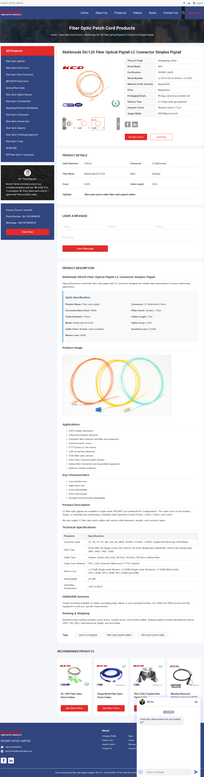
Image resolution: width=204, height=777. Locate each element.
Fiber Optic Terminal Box (18, 101)
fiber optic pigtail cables (119, 635)
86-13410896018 (31, 216)
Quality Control (108, 744)
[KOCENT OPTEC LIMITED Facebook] (184, 3)
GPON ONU (11, 148)
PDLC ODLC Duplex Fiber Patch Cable (147, 696)
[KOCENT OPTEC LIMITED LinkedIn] (189, 3)
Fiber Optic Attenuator (17, 114)
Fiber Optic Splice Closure (19, 94)
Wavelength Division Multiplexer (22, 108)
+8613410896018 (27, 223)
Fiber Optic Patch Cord (70, 35)
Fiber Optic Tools (14, 141)
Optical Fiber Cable (15, 88)
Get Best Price (136, 137)
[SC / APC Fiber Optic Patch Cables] (74, 675)
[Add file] (141, 771)
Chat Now (27, 231)
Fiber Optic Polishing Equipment (22, 134)
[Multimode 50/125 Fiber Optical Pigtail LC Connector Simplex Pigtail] (91, 86)
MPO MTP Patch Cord (17, 81)
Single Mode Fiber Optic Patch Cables (110, 696)
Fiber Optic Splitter (15, 61)
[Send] (196, 771)
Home (54, 35)
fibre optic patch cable (153, 635)
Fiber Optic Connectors (17, 121)
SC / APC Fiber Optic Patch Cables (71, 696)
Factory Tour (107, 740)
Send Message (85, 248)
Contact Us (107, 748)
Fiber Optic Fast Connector (19, 74)
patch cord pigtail (88, 635)
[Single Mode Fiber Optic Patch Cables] (111, 675)
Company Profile (109, 736)
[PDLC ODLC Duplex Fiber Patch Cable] (147, 675)
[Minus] (196, 702)
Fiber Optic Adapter (16, 128)
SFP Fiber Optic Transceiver (20, 154)
